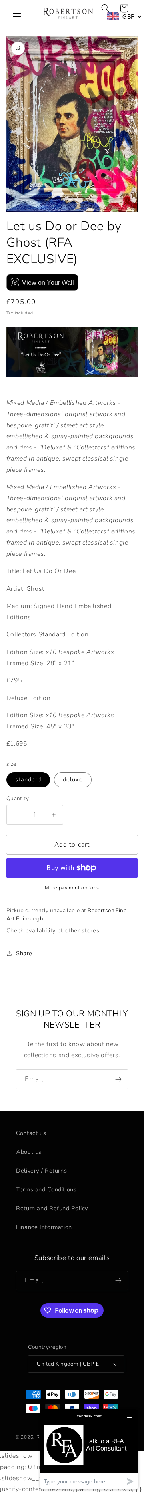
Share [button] (24, 953)
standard (28, 779)
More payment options (72, 887)
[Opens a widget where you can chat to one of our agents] (89, 1449)
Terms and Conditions (46, 1189)
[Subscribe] (118, 1079)
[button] (17, 13)
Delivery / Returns (41, 1171)
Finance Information (44, 1227)
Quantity (17, 798)
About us (29, 1152)
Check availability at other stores (52, 930)
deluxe (73, 779)
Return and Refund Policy (52, 1208)
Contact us (31, 1133)
